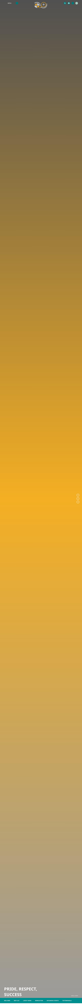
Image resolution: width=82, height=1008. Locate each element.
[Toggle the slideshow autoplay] (77, 502)
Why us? (16, 1000)
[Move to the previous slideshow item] (77, 498)
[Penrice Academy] (41, 9)
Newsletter (39, 1000)
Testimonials (67, 1000)
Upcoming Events (53, 1000)
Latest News (27, 1000)
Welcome (7, 1000)
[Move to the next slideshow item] (77, 495)
